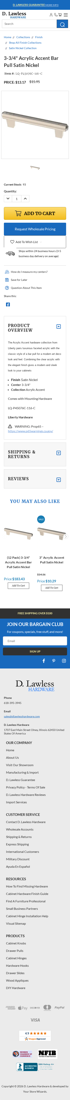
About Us (12, 757)
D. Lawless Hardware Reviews (26, 794)
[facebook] (44, 661)
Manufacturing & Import (22, 772)
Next (65, 536)
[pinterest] (54, 661)
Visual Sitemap (16, 923)
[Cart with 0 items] (60, 15)
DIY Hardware (15, 988)
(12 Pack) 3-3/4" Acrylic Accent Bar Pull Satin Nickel (18, 562)
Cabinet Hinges (16, 958)
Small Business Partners (22, 908)
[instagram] (64, 661)
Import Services (16, 802)
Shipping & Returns (19, 837)
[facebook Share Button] (8, 305)
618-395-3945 (12, 703)
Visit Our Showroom (19, 765)
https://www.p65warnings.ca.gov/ (30, 431)
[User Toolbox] (51, 15)
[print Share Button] (36, 305)
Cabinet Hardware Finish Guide (27, 893)
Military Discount (18, 859)
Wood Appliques (17, 980)
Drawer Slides (15, 973)
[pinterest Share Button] (50, 305)
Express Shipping (17, 844)
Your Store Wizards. (35, 1091)
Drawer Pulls (14, 950)
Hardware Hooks (17, 965)
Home (10, 750)
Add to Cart (18, 585)
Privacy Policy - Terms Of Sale (25, 787)
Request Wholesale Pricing (35, 229)
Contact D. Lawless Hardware (26, 822)
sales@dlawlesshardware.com (22, 716)
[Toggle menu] (65, 14)
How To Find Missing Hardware (27, 886)
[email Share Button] (22, 305)
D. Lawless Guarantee (20, 780)
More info (36, 4)
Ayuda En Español (18, 866)
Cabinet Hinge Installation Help (27, 916)
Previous (4, 536)
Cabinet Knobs (16, 943)
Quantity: (10, 191)
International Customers (22, 851)
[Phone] (56, 15)
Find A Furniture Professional (26, 901)
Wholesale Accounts (19, 829)
